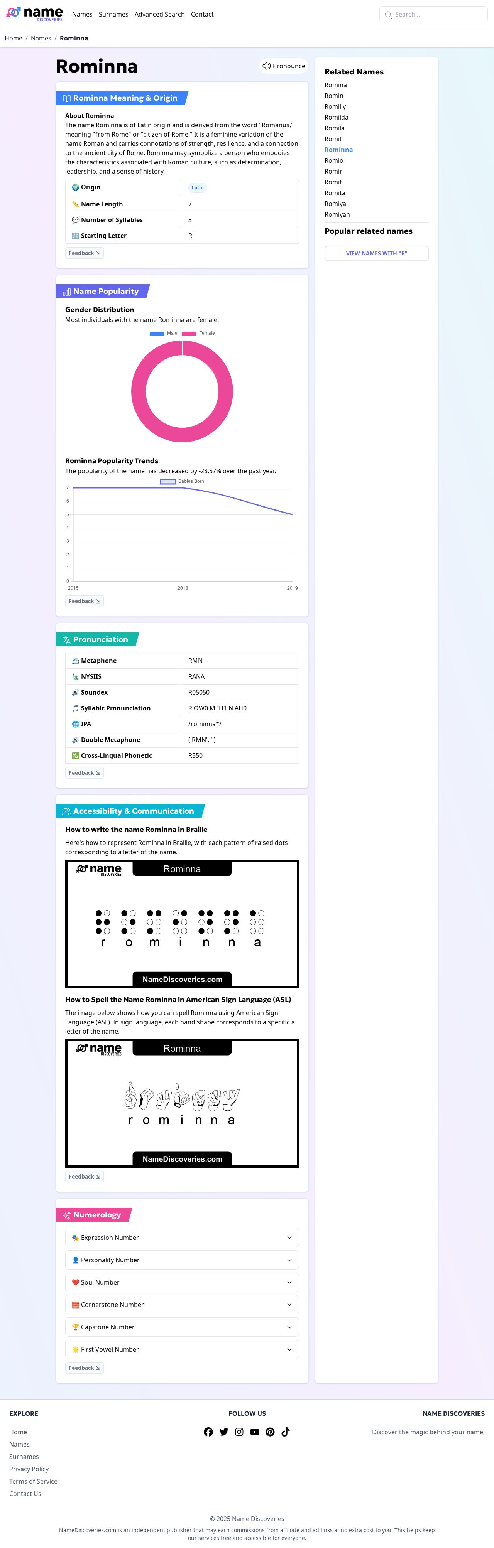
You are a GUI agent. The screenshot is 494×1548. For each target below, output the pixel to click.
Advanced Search (160, 14)
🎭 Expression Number (105, 1237)
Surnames (114, 14)
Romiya (335, 203)
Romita (335, 193)
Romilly (335, 106)
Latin (198, 187)
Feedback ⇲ (84, 252)
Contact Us (25, 1493)
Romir (333, 171)
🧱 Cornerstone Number (108, 1304)
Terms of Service (33, 1481)
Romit (333, 182)
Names (82, 14)
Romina (336, 85)
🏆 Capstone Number (103, 1327)
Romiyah (337, 214)
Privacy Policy (29, 1469)
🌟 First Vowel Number (105, 1349)
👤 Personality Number (106, 1260)
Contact (202, 14)
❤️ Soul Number (96, 1282)
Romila (335, 128)
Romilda (337, 117)
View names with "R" (377, 253)
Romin (334, 95)
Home (13, 38)
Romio (334, 160)
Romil (333, 139)
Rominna (74, 38)
